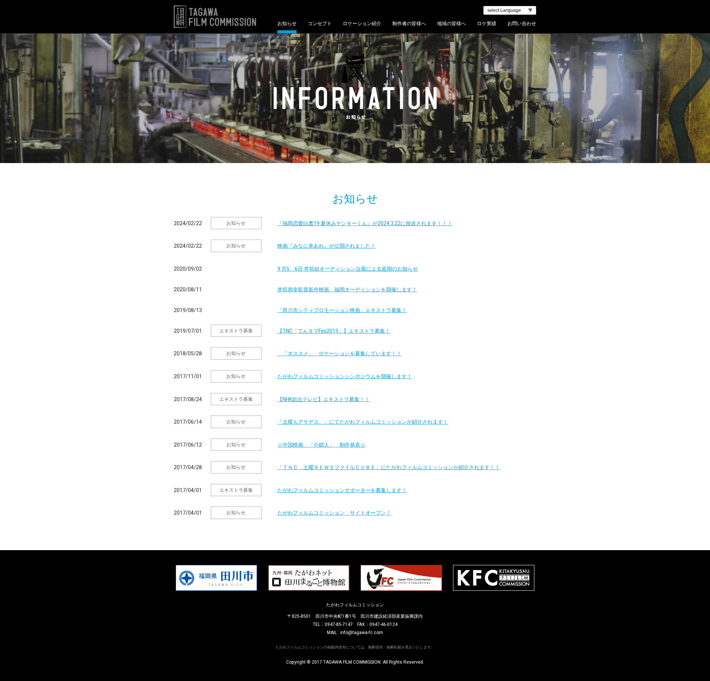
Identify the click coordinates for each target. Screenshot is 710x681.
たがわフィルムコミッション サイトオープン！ (334, 513)
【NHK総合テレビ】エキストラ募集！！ (323, 399)
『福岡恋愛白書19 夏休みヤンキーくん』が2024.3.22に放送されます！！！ (364, 223)
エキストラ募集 (236, 330)
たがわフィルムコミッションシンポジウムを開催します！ (344, 376)
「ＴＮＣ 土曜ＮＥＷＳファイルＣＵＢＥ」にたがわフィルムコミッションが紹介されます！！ (388, 467)
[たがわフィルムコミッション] (355, 17)
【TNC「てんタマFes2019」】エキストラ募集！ (333, 331)
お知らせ (236, 223)
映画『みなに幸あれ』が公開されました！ (326, 246)
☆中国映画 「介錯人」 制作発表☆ (321, 445)
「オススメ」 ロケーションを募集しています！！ (339, 353)
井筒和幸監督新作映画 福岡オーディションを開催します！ (347, 289)
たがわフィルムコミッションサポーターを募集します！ (342, 490)
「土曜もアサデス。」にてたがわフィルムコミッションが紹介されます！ (362, 422)
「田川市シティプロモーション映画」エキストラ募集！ (342, 310)
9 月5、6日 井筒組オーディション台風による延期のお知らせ (347, 269)
